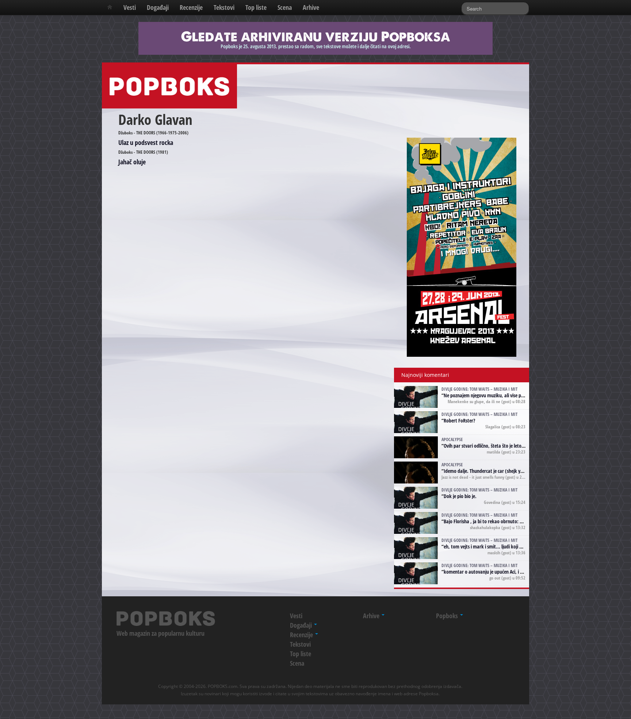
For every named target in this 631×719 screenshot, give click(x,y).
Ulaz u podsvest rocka (145, 142)
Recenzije (191, 7)
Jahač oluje (132, 161)
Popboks (447, 615)
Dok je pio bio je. (460, 496)
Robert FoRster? (459, 420)
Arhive (311, 7)
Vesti (129, 7)
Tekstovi (224, 7)
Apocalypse (452, 439)
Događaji (158, 7)
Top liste (256, 7)
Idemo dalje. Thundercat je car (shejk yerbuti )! (490, 470)
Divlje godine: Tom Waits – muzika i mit (479, 389)
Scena (285, 7)
